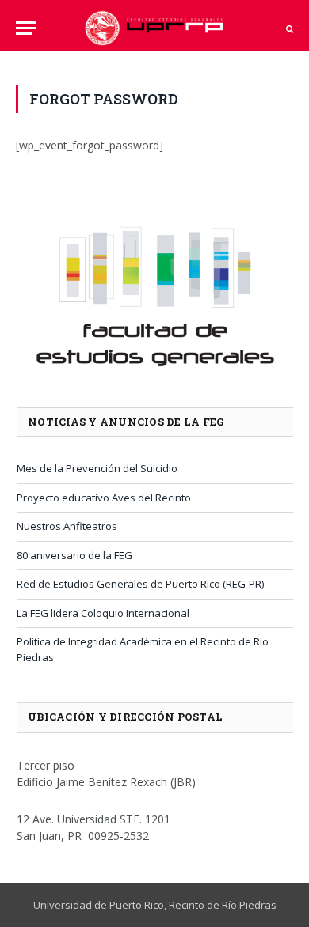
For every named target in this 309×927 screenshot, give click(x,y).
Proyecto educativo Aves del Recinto (104, 497)
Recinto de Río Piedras (223, 905)
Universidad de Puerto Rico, (99, 905)
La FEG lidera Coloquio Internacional (103, 613)
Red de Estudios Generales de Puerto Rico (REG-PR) (140, 584)
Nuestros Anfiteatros (67, 526)
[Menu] (26, 28)
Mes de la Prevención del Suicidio (97, 468)
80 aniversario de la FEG (74, 555)
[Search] (288, 28)
